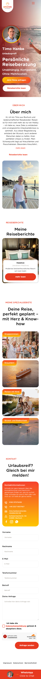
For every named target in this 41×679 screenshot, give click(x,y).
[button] (33, 3)
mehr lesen (20, 148)
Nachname (7, 546)
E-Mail (5, 559)
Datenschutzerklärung (16, 626)
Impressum (7, 663)
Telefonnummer (9, 573)
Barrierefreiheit (31, 663)
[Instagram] (11, 522)
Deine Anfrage (9, 596)
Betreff (5, 585)
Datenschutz (18, 663)
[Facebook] (6, 522)
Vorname (6, 532)
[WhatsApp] (16, 522)
